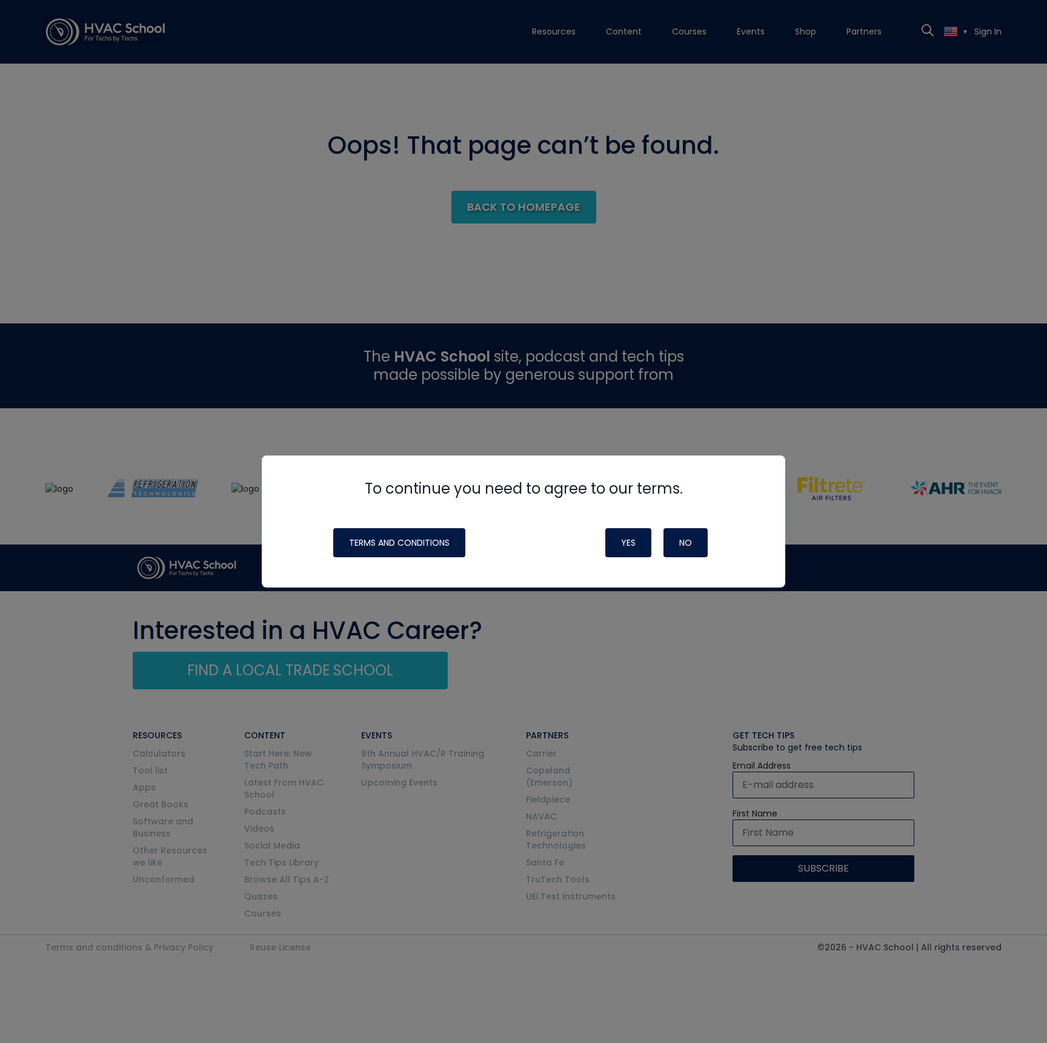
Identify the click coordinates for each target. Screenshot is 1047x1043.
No (685, 543)
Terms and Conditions (399, 543)
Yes (628, 543)
